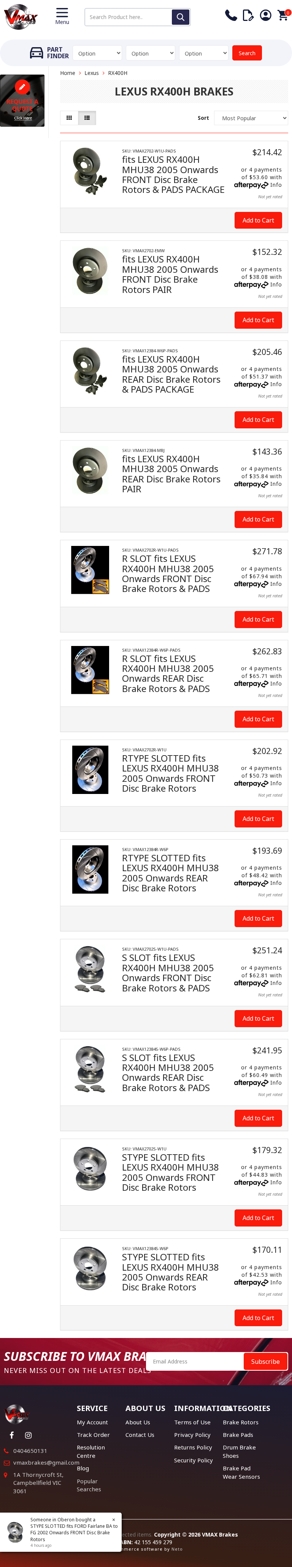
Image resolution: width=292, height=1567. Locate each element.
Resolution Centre (91, 1451)
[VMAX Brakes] (21, 16)
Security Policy (193, 1460)
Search (247, 53)
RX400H (117, 72)
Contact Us (139, 1434)
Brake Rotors (241, 1422)
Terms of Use (192, 1422)
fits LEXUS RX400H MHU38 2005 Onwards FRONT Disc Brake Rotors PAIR (170, 274)
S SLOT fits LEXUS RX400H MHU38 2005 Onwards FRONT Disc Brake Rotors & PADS (168, 972)
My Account (92, 1422)
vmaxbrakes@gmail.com (46, 1462)
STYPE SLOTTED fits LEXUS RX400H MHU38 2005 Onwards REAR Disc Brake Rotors (170, 1271)
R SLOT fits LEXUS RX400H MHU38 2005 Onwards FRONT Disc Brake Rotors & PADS (168, 573)
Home (67, 72)
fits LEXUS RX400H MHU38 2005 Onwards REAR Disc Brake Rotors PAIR (171, 473)
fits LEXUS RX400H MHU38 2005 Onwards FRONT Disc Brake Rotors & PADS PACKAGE (173, 174)
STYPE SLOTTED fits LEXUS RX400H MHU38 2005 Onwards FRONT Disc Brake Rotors (170, 1172)
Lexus (91, 72)
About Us (137, 1422)
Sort (203, 117)
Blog (83, 1468)
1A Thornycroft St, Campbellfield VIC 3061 (38, 1483)
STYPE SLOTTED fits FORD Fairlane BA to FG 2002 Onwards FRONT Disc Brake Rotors (74, 1532)
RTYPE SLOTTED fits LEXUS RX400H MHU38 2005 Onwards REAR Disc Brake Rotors (170, 872)
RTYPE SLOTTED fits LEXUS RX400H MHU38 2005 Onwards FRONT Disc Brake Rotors (170, 773)
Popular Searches (89, 1485)
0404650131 (30, 1450)
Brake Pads (238, 1434)
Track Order (93, 1434)
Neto (177, 1549)
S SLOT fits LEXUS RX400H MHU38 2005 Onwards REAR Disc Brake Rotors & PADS (168, 1072)
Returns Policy (193, 1447)
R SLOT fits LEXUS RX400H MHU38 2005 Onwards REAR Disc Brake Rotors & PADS (168, 673)
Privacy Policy (192, 1434)
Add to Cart (258, 220)
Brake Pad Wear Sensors (241, 1472)
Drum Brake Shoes (239, 1451)
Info (276, 184)
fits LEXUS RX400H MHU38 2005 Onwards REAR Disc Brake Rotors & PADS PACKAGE (171, 374)
